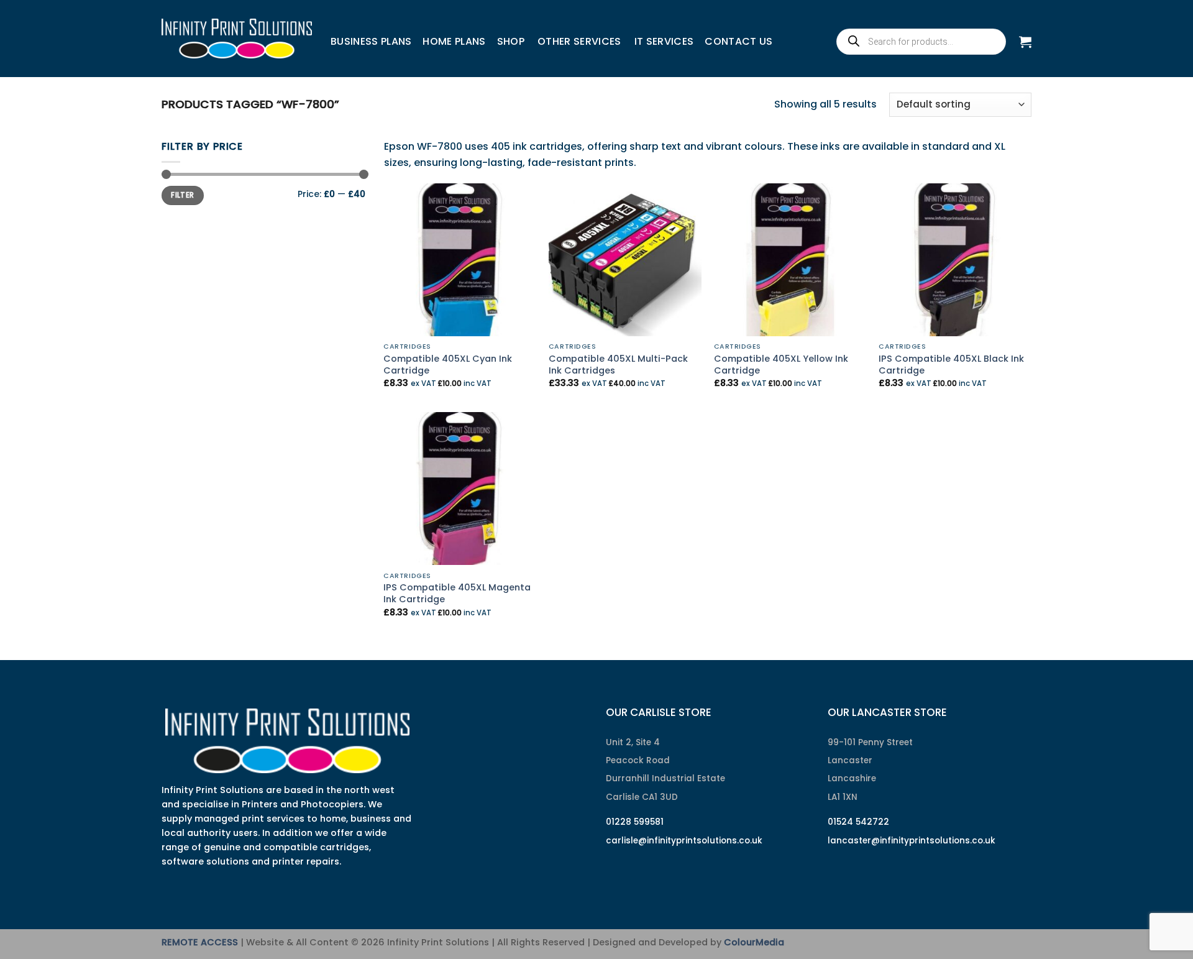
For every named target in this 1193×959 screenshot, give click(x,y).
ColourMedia (754, 942)
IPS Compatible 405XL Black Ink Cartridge (951, 364)
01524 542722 (858, 822)
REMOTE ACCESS (200, 942)
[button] (1025, 41)
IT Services (664, 41)
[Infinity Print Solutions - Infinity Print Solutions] (237, 38)
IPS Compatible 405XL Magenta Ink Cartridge (457, 593)
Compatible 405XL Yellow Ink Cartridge (781, 364)
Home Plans (454, 41)
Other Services (579, 41)
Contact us (738, 41)
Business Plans (371, 41)
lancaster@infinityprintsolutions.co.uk (911, 841)
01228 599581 (635, 822)
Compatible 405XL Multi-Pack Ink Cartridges (618, 364)
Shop (510, 41)
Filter (182, 195)
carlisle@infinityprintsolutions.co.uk (684, 841)
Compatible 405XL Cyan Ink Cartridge (447, 364)
